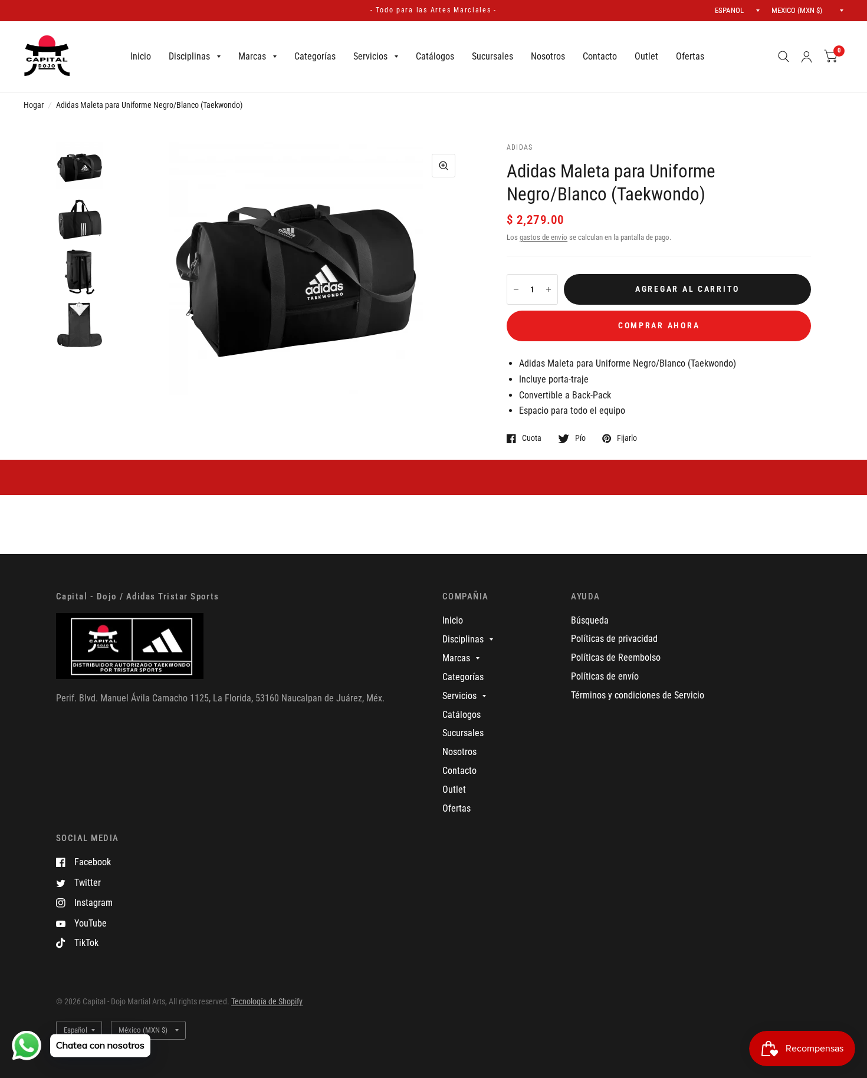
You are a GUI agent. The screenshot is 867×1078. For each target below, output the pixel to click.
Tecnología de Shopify (267, 1001)
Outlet (646, 56)
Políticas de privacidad (614, 638)
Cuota (531, 438)
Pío (580, 438)
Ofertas (690, 56)
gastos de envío (543, 237)
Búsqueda (590, 620)
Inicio (140, 56)
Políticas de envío (605, 676)
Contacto (600, 56)
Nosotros (548, 56)
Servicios (370, 56)
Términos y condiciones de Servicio (637, 695)
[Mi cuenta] (806, 56)
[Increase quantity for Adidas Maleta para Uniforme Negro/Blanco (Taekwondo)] (548, 289)
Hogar (34, 105)
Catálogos (435, 56)
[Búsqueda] (783, 56)
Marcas (252, 56)
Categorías (315, 56)
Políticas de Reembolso (616, 657)
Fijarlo (627, 438)
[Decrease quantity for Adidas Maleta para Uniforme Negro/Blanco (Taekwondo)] (516, 289)
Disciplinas (189, 56)
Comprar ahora (659, 325)
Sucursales (492, 56)
